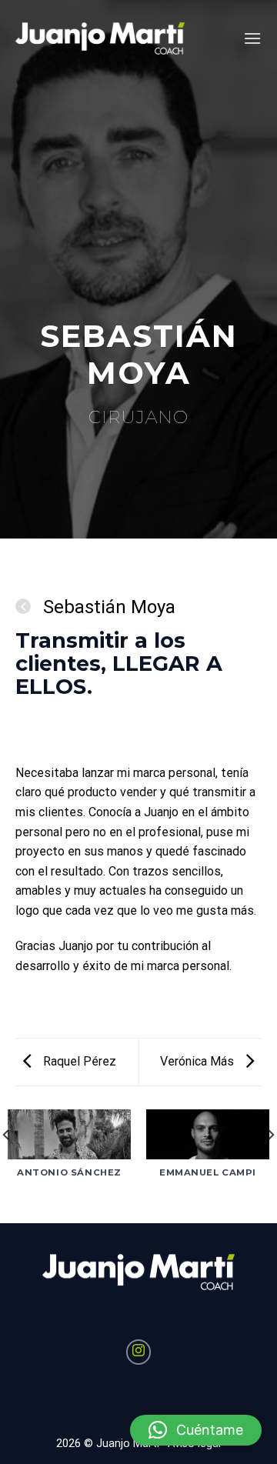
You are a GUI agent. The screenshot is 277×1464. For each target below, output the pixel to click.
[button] (196, 1430)
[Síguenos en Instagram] (139, 1352)
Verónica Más (198, 1061)
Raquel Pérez (78, 1061)
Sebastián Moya (106, 607)
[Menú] (252, 38)
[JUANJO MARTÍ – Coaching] (100, 38)
